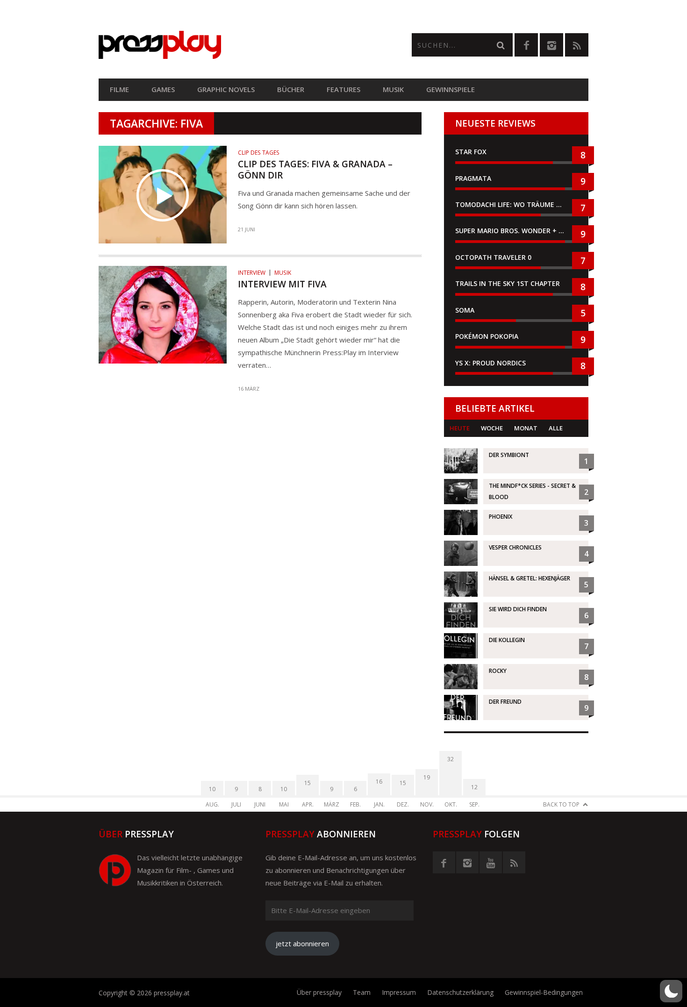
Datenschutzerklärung (460, 992)
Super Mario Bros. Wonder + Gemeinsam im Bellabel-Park (516, 230)
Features (343, 89)
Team (362, 992)
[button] (671, 991)
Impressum (399, 992)
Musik (393, 89)
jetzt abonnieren (302, 943)
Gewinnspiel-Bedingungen (544, 992)
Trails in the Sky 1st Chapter (508, 283)
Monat (525, 428)
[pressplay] (221, 45)
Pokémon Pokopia (486, 336)
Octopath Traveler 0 (493, 257)
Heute (460, 428)
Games (163, 89)
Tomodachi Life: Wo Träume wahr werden (516, 204)
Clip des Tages (258, 153)
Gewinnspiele (450, 89)
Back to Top (561, 804)
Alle (556, 428)
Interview (251, 273)
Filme (119, 89)
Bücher (290, 89)
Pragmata (473, 178)
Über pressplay (319, 992)
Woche (492, 428)
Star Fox (471, 151)
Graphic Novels (226, 89)
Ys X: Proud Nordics (490, 362)
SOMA (464, 310)
